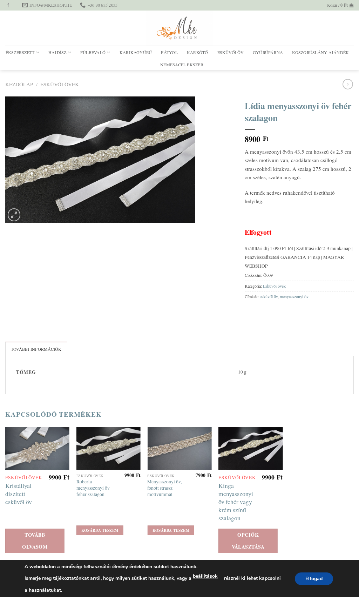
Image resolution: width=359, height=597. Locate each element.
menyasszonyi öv (294, 296)
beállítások (205, 576)
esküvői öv (269, 296)
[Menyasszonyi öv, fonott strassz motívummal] (179, 448)
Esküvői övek (59, 84)
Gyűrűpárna (268, 52)
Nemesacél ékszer (181, 64)
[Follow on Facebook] (8, 6)
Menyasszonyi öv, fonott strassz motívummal (164, 488)
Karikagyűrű (136, 52)
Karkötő (197, 52)
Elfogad (314, 578)
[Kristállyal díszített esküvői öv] (37, 448)
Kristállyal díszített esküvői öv (18, 494)
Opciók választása (248, 540)
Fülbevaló (93, 52)
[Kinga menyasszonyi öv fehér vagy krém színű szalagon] (250, 448)
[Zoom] (14, 214)
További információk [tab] (36, 349)
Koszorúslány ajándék (320, 52)
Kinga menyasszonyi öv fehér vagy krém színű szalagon (235, 502)
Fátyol (169, 52)
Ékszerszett (20, 52)
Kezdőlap (19, 84)
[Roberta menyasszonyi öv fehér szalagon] (108, 448)
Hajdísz (57, 52)
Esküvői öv (230, 52)
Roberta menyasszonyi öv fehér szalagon (93, 488)
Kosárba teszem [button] (99, 530)
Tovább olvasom (34, 540)
